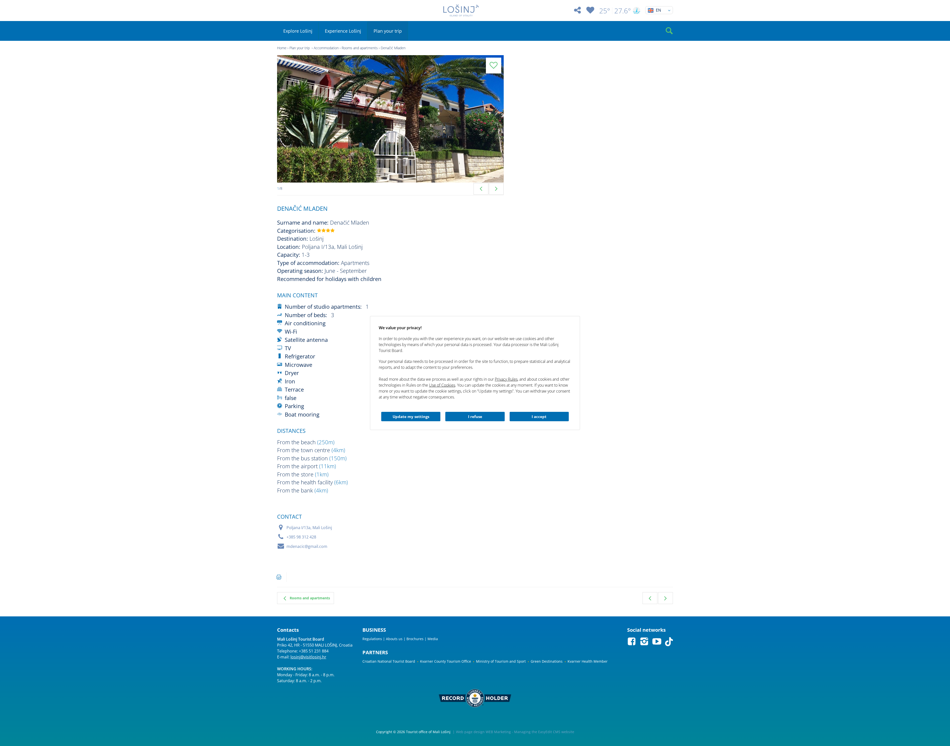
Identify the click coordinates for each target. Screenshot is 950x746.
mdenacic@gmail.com (306, 546)
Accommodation (326, 48)
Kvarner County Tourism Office (445, 661)
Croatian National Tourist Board (388, 661)
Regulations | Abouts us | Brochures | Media (400, 638)
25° (604, 10)
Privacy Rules (506, 379)
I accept (539, 416)
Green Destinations (547, 661)
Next (496, 189)
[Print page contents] (278, 577)
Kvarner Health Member (588, 661)
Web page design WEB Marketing (483, 731)
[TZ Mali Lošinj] (461, 10)
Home (281, 48)
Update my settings (411, 416)
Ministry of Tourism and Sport (501, 661)
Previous (481, 189)
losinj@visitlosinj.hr (308, 657)
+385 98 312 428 (301, 537)
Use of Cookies (442, 385)
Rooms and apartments (360, 48)
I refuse (475, 416)
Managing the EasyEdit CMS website (544, 731)
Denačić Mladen (393, 48)
